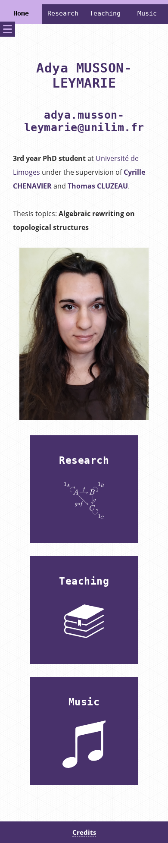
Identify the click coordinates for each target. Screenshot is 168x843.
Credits (84, 832)
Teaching (105, 13)
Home (21, 13)
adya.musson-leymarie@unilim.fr (84, 121)
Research (62, 13)
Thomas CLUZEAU (98, 186)
